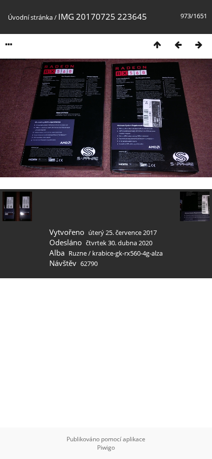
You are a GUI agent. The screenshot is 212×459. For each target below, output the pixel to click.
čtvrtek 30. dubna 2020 (119, 242)
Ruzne (78, 253)
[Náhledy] (157, 44)
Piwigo (106, 447)
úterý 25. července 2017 (122, 232)
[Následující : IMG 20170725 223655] (198, 44)
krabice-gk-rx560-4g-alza (127, 253)
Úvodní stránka (30, 17)
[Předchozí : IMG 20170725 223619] (178, 44)
